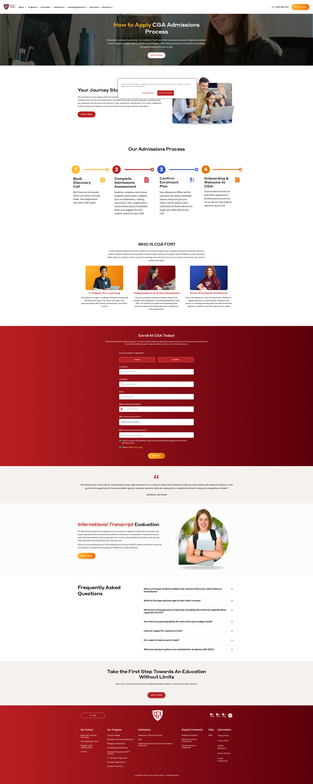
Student (137, 359)
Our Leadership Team (89, 741)
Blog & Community (190, 735)
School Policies (224, 753)
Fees (140, 739)
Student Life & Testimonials (86, 746)
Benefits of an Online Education (120, 739)
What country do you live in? (130, 416)
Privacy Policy (223, 735)
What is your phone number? (130, 404)
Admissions (59, 7)
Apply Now (300, 7)
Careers (84, 752)
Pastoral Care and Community (189, 740)
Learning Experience (76, 7)
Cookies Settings (148, 93)
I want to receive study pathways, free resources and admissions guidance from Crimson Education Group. (154, 442)
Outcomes (94, 7)
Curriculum (45, 7)
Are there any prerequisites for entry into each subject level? (178, 621)
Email (121, 392)
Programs (32, 7)
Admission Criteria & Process (150, 735)
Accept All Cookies (165, 93)
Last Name (123, 379)
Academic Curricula (115, 766)
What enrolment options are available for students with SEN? (179, 649)
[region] (157, 88)
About (21, 7)
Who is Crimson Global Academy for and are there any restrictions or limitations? (183, 590)
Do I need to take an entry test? (161, 639)
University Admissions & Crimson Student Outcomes (155, 745)
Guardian (176, 359)
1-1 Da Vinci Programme (117, 758)
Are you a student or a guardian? (131, 353)
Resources (107, 7)
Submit (156, 456)
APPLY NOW (86, 114)
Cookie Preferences (223, 759)
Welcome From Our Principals (89, 736)
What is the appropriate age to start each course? (172, 600)
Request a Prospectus (116, 744)
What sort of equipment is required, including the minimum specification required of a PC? (185, 611)
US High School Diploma (117, 748)
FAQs (210, 735)
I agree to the (132, 447)
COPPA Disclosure (222, 747)
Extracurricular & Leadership (189, 746)
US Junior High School (116, 762)
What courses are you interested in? (133, 430)
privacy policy (138, 447)
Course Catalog (113, 735)
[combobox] (121, 422)
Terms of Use (223, 740)
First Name (123, 367)
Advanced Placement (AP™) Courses (118, 753)
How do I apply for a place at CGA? (163, 630)
